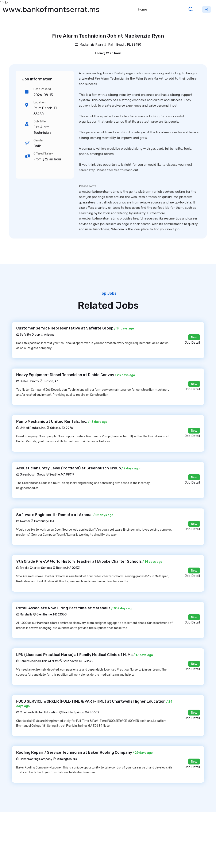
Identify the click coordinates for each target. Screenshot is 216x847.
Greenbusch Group (32, 474)
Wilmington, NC (67, 759)
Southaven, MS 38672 (78, 661)
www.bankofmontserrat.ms (51, 9)
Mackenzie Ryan (91, 44)
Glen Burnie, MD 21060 (51, 614)
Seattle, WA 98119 (61, 474)
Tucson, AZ (50, 381)
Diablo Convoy (29, 381)
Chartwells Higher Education (38, 712)
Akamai (24, 521)
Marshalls (25, 614)
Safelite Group (29, 334)
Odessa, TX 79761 (62, 428)
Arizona (49, 334)
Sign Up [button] (206, 9)
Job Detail (192, 342)
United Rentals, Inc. (32, 428)
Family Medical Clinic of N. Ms (39, 661)
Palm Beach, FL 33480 (124, 44)
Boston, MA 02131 (68, 568)
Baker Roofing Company (35, 759)
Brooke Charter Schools (35, 568)
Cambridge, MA (44, 521)
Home (142, 9)
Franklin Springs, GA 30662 (80, 712)
